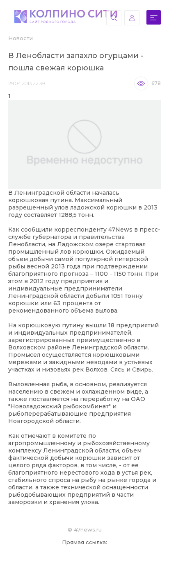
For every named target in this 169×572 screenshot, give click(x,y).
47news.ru (88, 529)
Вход (131, 17)
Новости (20, 38)
